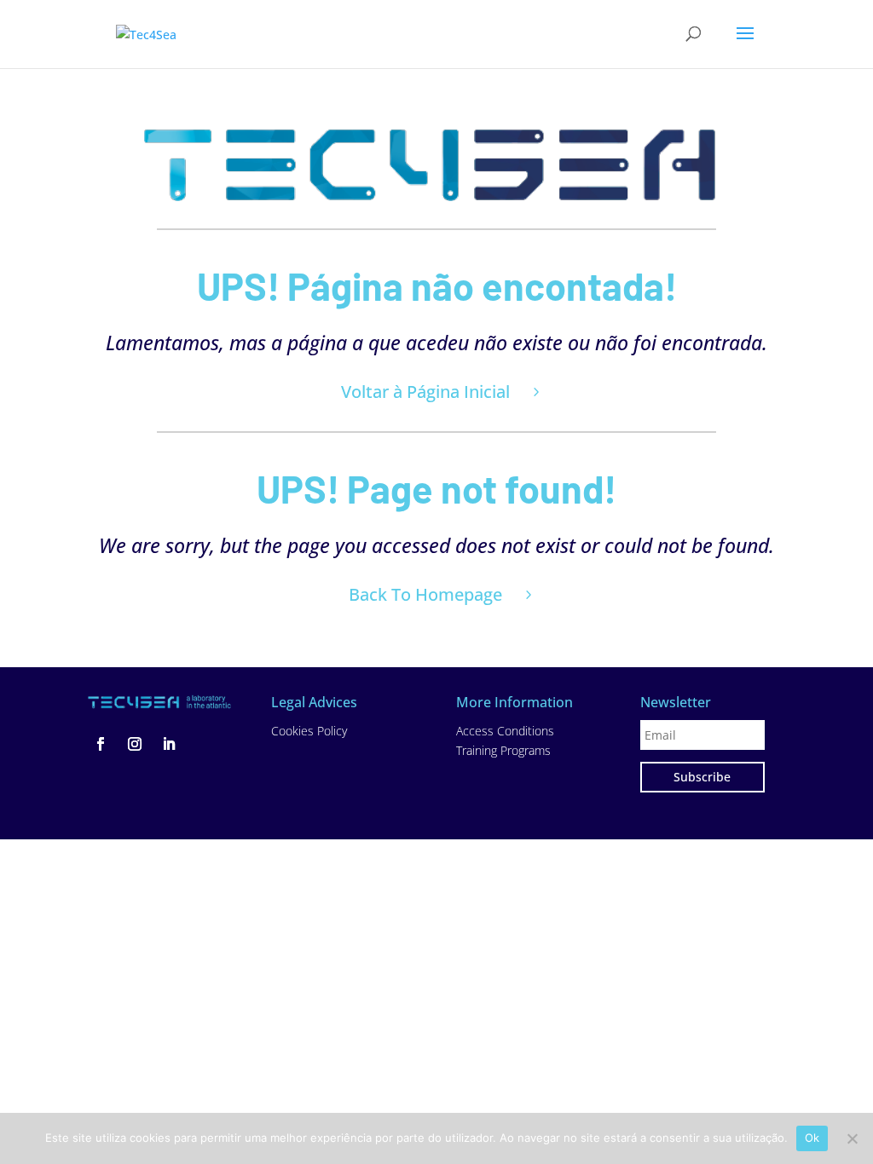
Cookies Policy (309, 731)
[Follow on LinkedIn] (168, 744)
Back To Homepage (425, 594)
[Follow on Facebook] (100, 744)
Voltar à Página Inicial (425, 391)
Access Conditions (505, 731)
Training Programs (503, 750)
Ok (812, 1137)
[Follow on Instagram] (134, 744)
